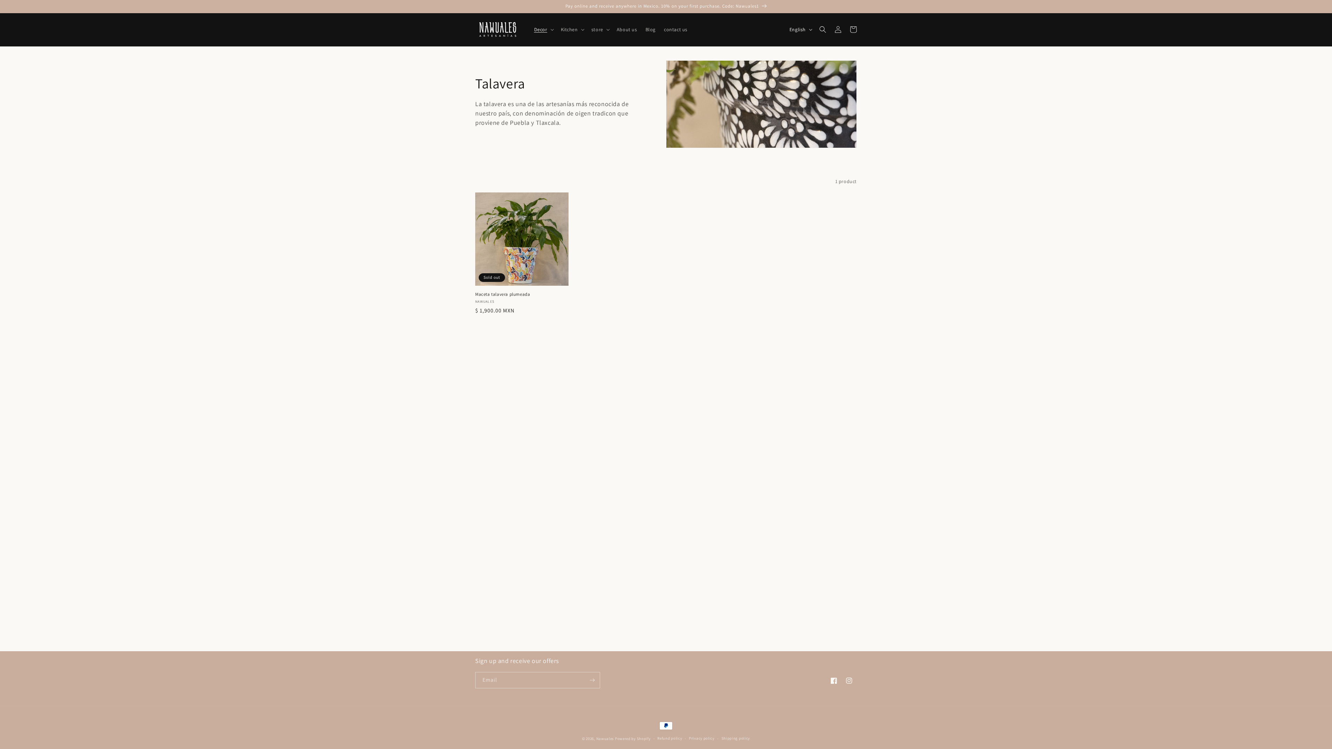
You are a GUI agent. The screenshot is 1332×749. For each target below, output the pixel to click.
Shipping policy (736, 738)
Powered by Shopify (633, 738)
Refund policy (669, 738)
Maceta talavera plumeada (502, 294)
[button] (543, 29)
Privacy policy (702, 738)
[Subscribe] (592, 680)
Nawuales (605, 738)
